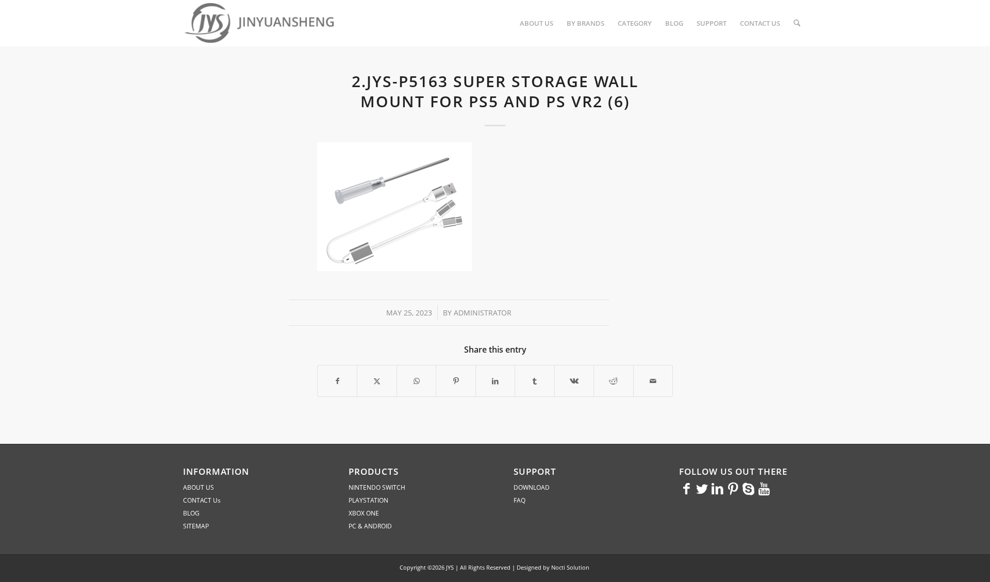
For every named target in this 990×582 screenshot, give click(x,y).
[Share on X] (376, 380)
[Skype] (748, 488)
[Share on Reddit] (613, 380)
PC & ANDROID (370, 526)
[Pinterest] (733, 488)
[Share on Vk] (574, 380)
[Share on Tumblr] (534, 380)
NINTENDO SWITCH (377, 487)
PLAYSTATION (368, 500)
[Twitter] (702, 488)
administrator (483, 313)
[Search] (797, 23)
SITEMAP (196, 526)
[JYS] (260, 23)
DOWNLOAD (532, 487)
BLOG (191, 513)
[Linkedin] (717, 488)
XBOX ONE (364, 513)
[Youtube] (764, 488)
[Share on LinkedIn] (495, 380)
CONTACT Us (202, 500)
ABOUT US (198, 487)
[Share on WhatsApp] (416, 380)
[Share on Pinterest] (455, 380)
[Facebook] (687, 488)
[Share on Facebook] (337, 380)
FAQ (519, 500)
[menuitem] (536, 23)
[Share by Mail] (653, 380)
